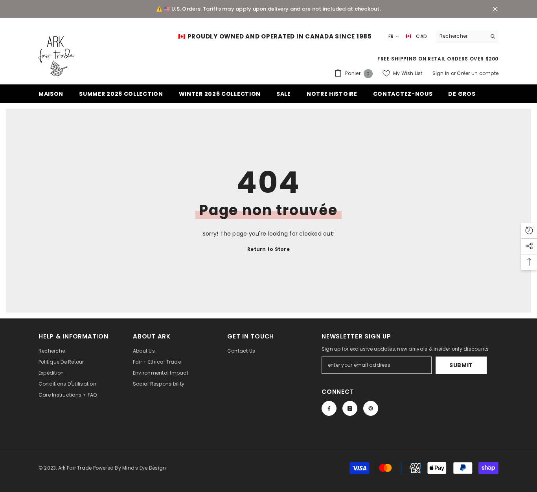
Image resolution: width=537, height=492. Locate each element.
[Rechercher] (467, 36)
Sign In (441, 73)
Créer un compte (477, 73)
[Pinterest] (370, 408)
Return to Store (268, 249)
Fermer (495, 9)
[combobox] (461, 36)
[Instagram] (349, 408)
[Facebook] (329, 408)
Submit (461, 365)
